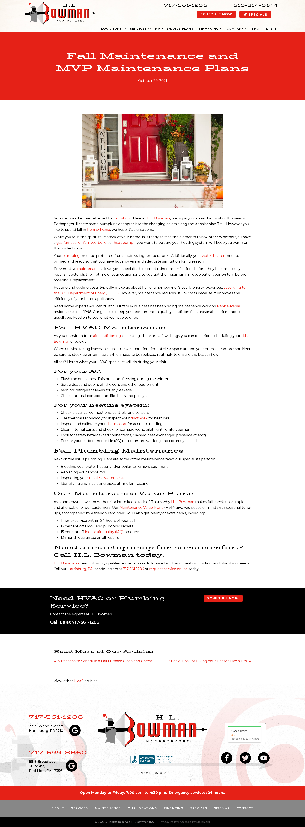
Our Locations (142, 808)
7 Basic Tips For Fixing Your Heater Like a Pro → (209, 661)
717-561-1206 (185, 5)
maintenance (89, 269)
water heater (213, 256)
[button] (124, 28)
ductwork (139, 418)
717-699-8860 (58, 752)
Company (235, 28)
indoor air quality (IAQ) (104, 532)
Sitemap (222, 808)
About (58, 808)
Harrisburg (122, 218)
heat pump (123, 242)
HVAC (79, 681)
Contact (245, 808)
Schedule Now (216, 14)
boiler (103, 242)
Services (138, 28)
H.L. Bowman (158, 218)
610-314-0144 (255, 5)
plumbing (71, 256)
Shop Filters (264, 28)
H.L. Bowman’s (66, 563)
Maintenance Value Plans (141, 507)
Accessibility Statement (195, 821)
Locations (111, 28)
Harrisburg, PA (80, 569)
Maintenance (108, 808)
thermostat (117, 424)
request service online (168, 569)
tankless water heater (108, 478)
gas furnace (66, 242)
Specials (198, 808)
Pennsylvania (98, 229)
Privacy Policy (169, 821)
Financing (209, 28)
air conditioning (107, 336)
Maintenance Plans (174, 28)
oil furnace (87, 242)
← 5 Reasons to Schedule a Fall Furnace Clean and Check (103, 661)
